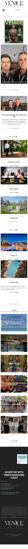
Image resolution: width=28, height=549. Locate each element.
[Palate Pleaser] (14, 64)
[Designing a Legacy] (14, 149)
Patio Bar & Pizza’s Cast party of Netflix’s (14, 322)
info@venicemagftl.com (7, 488)
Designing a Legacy (14, 162)
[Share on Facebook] (11, 137)
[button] (2, 64)
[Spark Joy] (14, 242)
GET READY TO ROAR (14, 343)
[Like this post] (10, 137)
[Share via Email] (16, 137)
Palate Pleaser (14, 82)
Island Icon (14, 218)
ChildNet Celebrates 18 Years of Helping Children (14, 424)
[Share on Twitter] (13, 137)
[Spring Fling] (14, 269)
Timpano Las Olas (14, 363)
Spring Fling (14, 282)
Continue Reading (14, 128)
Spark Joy (14, 255)
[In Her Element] (14, 175)
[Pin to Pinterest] (14, 137)
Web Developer (14, 535)
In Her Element (14, 189)
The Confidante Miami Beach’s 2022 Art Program (14, 383)
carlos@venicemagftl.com (8, 494)
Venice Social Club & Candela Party (14, 404)
